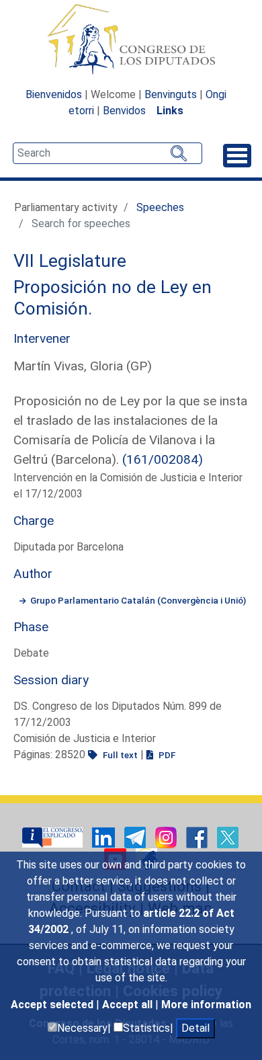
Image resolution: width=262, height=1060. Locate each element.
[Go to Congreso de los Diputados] (131, 39)
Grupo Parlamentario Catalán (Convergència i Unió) (138, 600)
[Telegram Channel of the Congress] (136, 836)
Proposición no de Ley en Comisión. (112, 298)
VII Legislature (69, 261)
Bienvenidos (54, 94)
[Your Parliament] (54, 836)
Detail (195, 1028)
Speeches (160, 207)
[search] (107, 153)
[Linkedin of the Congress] (105, 836)
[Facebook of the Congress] (198, 836)
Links (170, 110)
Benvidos (124, 110)
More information (206, 1004)
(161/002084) (162, 459)
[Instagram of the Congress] (167, 836)
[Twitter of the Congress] (228, 836)
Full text (119, 754)
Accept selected (53, 1004)
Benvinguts (170, 94)
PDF (166, 754)
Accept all (128, 1004)
